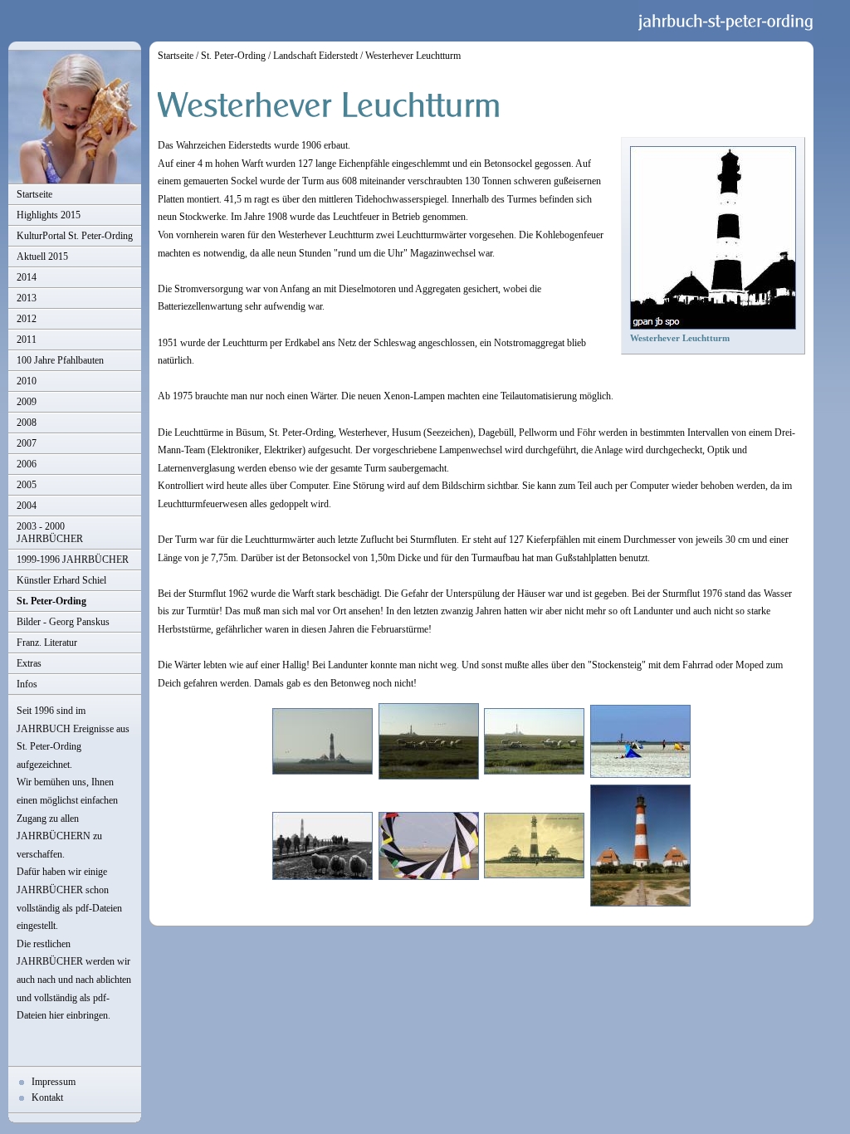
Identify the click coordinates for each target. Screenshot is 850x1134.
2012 (27, 319)
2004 (27, 505)
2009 (27, 402)
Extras (29, 663)
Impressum (54, 1082)
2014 (27, 277)
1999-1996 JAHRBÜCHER (73, 559)
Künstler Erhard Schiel (61, 580)
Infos (27, 684)
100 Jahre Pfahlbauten (60, 360)
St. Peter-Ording (51, 601)
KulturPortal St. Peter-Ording (75, 236)
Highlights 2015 (49, 215)
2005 (27, 485)
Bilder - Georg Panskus (63, 622)
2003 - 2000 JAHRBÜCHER (50, 533)
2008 (27, 422)
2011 (27, 339)
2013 (27, 298)
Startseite (34, 194)
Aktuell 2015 (42, 256)
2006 (27, 464)
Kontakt (47, 1097)
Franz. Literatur (47, 642)
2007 (27, 443)
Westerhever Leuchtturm (413, 55)
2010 (27, 381)
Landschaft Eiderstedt (315, 55)
